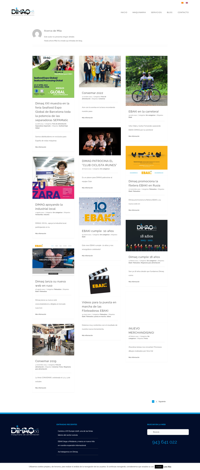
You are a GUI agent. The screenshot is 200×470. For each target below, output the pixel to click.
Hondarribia (39, 214)
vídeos (109, 316)
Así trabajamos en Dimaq (68, 452)
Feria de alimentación (59, 124)
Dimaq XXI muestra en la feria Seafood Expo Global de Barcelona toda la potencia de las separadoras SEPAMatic (53, 112)
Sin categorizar (150, 115)
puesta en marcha (100, 316)
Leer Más (167, 467)
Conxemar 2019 (45, 361)
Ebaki (130, 117)
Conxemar (101, 99)
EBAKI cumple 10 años (98, 231)
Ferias (146, 338)
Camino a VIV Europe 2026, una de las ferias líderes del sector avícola (75, 433)
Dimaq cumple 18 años (144, 257)
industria (46, 214)
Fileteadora (153, 189)
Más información (40, 147)
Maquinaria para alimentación (150, 263)
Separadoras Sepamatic (43, 126)
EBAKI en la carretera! (144, 111)
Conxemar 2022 (92, 93)
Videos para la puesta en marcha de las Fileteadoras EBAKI (99, 306)
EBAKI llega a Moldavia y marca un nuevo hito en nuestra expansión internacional (76, 443)
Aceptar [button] (159, 467)
